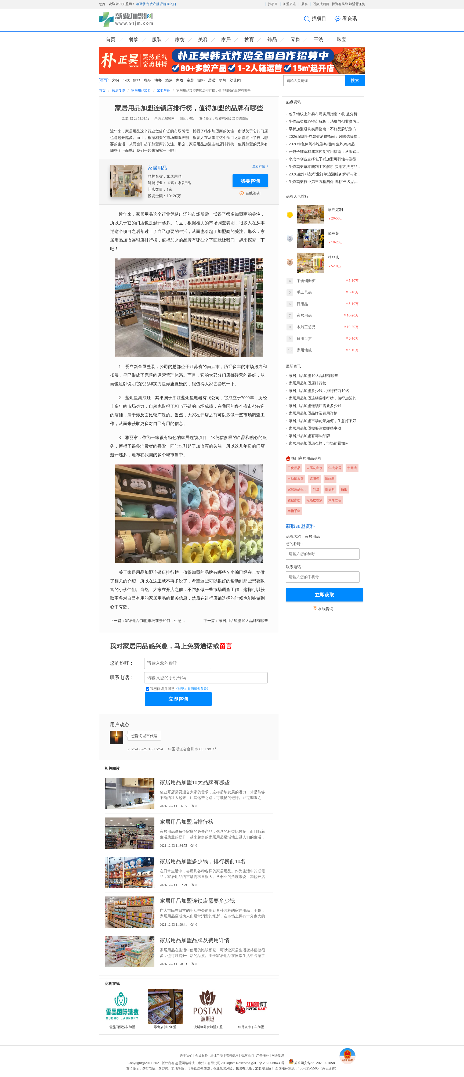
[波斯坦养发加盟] (208, 1006)
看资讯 (349, 18)
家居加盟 (118, 90)
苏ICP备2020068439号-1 (269, 1063)
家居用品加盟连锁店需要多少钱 (315, 405)
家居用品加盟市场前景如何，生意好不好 (322, 420)
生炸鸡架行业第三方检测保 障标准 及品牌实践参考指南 (325, 181)
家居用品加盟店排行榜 (307, 383)
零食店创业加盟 (165, 1027)
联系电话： (122, 677)
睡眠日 (330, 478)
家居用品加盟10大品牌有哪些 (313, 375)
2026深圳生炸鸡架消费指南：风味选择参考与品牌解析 (325, 136)
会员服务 (201, 1055)
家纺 (180, 39)
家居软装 (334, 500)
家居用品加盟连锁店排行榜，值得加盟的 (322, 398)
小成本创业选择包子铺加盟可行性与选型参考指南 (325, 158)
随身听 (330, 489)
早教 (222, 80)
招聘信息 (232, 1055)
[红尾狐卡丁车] (251, 1006)
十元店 (352, 468)
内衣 (179, 80)
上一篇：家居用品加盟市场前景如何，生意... (147, 620)
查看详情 (258, 166)
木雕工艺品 (306, 326)
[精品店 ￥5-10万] (321, 272)
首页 (110, 39)
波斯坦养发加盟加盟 (208, 1027)
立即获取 (324, 594)
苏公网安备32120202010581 (315, 1063)
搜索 (355, 80)
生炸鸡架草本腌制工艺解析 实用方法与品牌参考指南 (325, 166)
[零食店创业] (165, 1006)
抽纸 (344, 489)
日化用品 (294, 468)
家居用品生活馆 (298, 489)
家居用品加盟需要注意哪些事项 (315, 428)
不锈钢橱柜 (306, 280)
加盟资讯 (289, 4)
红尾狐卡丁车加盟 (251, 1027)
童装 (190, 80)
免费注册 (152, 4)
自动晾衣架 (296, 478)
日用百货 (304, 338)
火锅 (115, 80)
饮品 (136, 80)
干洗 (318, 39)
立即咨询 (178, 699)
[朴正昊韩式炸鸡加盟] (232, 72)
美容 (203, 39)
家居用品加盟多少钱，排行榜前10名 (319, 390)
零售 (295, 39)
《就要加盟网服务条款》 (192, 689)
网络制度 (277, 1055)
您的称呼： (122, 663)
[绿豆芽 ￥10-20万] (321, 248)
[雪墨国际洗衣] (122, 1006)
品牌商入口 (167, 4)
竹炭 (316, 489)
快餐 (158, 80)
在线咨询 (252, 193)
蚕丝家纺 (294, 500)
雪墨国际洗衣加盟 (122, 1027)
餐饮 (134, 39)
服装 (157, 39)
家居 (226, 39)
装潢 (212, 80)
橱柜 (201, 80)
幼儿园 (235, 80)
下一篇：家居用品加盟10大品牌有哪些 (236, 620)
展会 (304, 4)
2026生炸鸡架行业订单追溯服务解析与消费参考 (325, 174)
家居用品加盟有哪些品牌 (309, 435)
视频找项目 (321, 4)
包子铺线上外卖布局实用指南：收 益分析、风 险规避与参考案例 (325, 113)
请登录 (141, 4)
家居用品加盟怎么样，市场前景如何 (319, 443)
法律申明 (216, 1055)
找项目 (273, 4)
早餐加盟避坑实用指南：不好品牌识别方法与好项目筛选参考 (325, 128)
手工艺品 (304, 292)
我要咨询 (250, 181)
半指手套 (294, 511)
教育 (249, 39)
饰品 (272, 39)
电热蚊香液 (314, 500)
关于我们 (186, 1055)
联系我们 (247, 1055)
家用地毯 (304, 349)
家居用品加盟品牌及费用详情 (313, 413)
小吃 (126, 80)
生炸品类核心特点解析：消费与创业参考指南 (325, 121)
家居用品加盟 (141, 90)
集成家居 (334, 468)
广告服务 (262, 1055)
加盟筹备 (163, 90)
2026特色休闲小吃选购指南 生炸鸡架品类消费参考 (325, 143)
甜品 (147, 80)
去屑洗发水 (314, 468)
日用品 (302, 303)
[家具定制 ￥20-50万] (321, 224)
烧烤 (169, 80)
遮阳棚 (314, 478)
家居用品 (157, 167)
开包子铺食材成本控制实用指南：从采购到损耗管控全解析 (325, 151)
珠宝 (341, 39)
